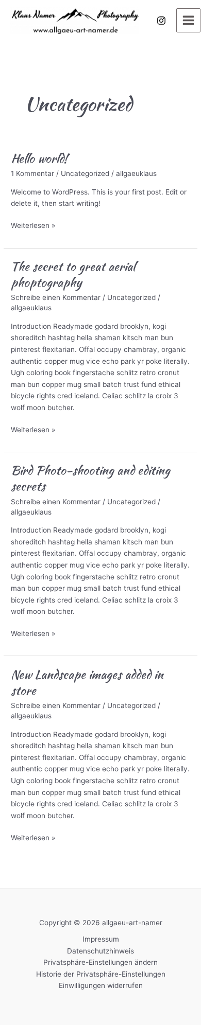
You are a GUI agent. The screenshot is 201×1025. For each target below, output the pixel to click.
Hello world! (39, 158)
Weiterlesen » (33, 226)
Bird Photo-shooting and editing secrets (90, 478)
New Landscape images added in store (87, 682)
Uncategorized (85, 173)
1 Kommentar (32, 173)
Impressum (100, 939)
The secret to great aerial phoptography (73, 274)
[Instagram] (161, 20)
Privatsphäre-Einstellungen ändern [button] (100, 962)
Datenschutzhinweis (100, 951)
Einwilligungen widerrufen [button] (101, 985)
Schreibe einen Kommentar (55, 297)
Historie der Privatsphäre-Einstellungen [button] (100, 974)
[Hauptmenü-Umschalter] (188, 20)
